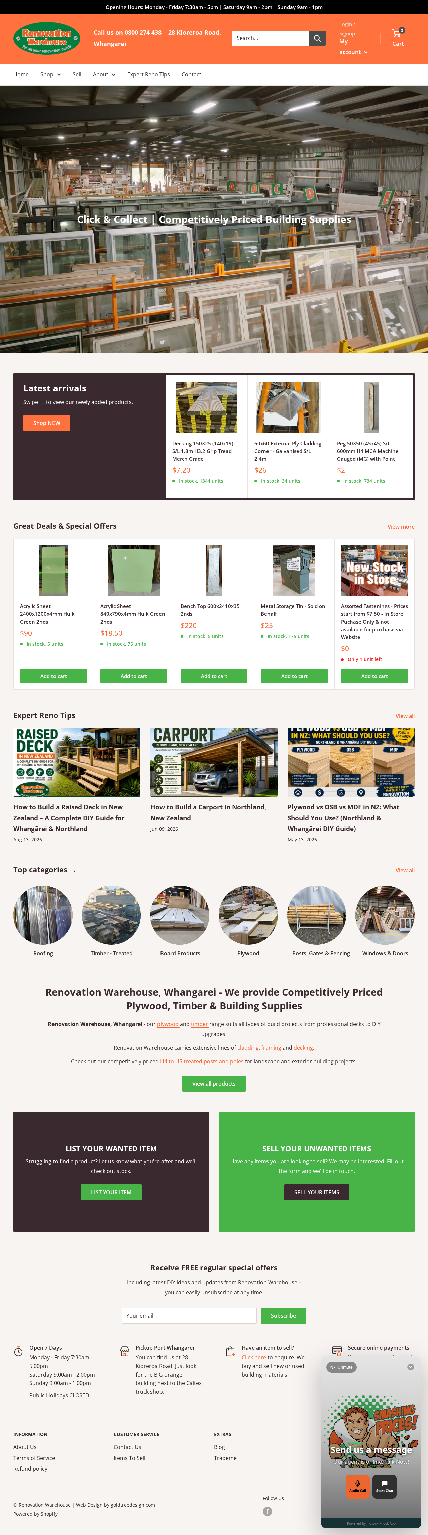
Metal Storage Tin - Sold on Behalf (293, 610)
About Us (25, 1447)
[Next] (413, 436)
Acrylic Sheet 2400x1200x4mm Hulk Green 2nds (47, 614)
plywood (168, 1024)
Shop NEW (46, 423)
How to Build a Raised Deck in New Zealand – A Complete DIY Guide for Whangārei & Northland (69, 818)
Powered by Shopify (35, 1514)
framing (271, 1047)
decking (303, 1047)
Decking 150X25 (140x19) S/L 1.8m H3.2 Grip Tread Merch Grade (202, 451)
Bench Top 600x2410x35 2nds (210, 610)
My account (350, 46)
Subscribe (283, 1315)
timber (200, 1024)
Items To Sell (129, 1458)
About (100, 74)
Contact (191, 74)
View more (402, 526)
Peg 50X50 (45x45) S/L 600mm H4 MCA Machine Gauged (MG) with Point (368, 451)
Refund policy (30, 1468)
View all (406, 716)
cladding (248, 1047)
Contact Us (127, 1447)
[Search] (317, 38)
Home (21, 74)
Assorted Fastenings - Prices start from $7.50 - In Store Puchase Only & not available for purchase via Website (374, 621)
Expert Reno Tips (148, 74)
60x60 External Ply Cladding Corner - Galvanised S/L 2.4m (287, 451)
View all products (214, 1083)
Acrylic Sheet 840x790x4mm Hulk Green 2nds (132, 614)
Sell (77, 74)
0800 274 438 (143, 32)
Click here (254, 1357)
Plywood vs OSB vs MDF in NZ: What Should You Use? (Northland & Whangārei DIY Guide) (343, 818)
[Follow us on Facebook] (267, 1511)
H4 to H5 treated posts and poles (202, 1061)
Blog (219, 1447)
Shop (47, 74)
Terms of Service (34, 1458)
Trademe (225, 1458)
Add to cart (53, 676)
